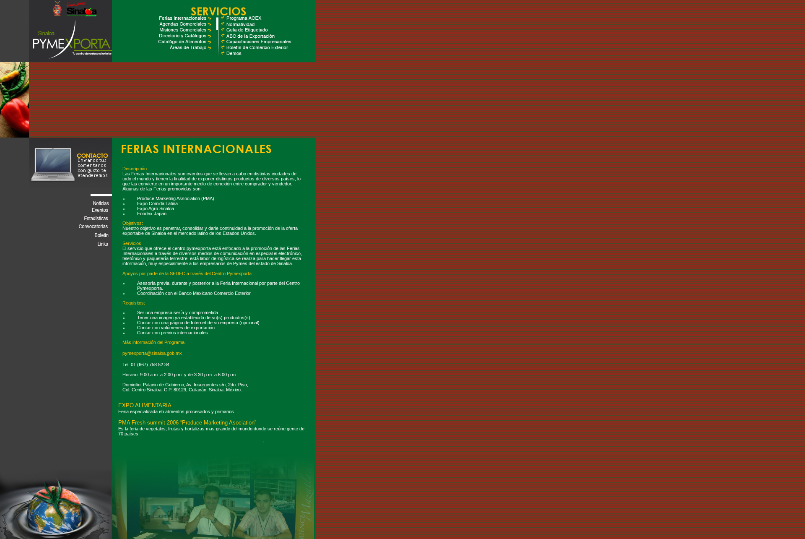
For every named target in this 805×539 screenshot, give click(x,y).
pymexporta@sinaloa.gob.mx (152, 353)
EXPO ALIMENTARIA (144, 405)
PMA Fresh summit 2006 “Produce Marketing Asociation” (187, 422)
